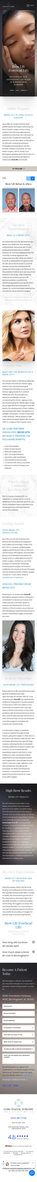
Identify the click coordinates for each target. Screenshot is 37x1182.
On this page (17, 169)
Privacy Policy (27, 1075)
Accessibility (18, 1154)
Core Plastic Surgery (16, 1151)
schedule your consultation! (12, 577)
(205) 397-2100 (10, 1086)
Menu (32, 5)
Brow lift (24, 90)
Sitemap (15, 1153)
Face (17, 90)
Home (12, 90)
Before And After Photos (17, 297)
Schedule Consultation (13, 1080)
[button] (28, 178)
